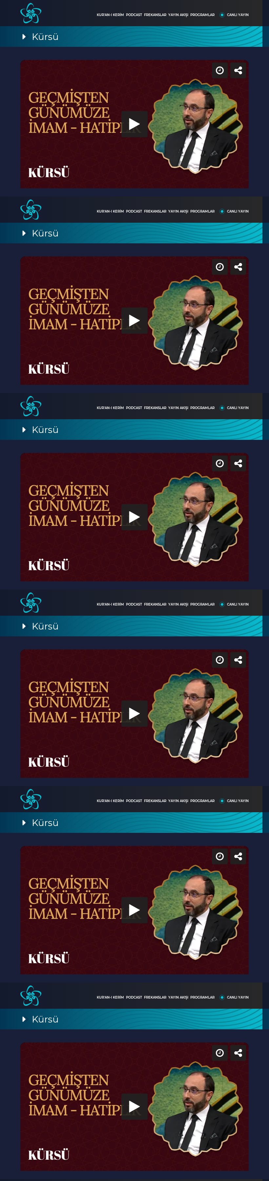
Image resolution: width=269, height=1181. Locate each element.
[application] (134, 590)
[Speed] (240, 10)
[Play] (134, 590)
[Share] (258, 10)
